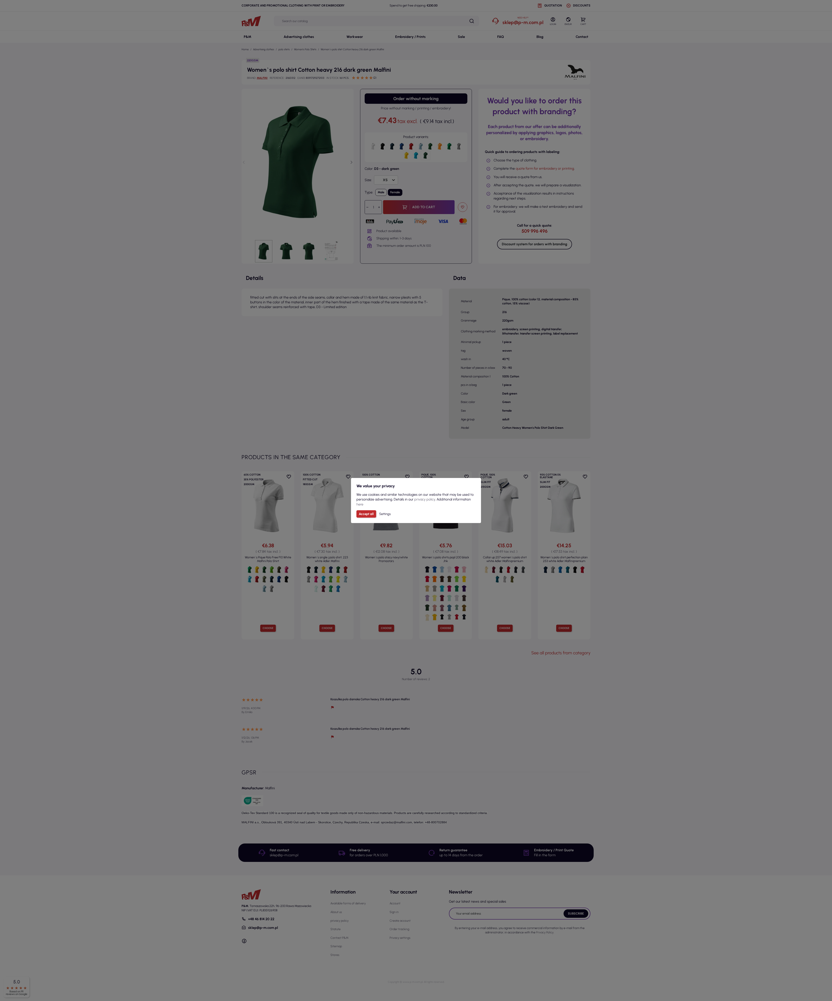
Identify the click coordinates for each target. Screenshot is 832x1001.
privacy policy (424, 499)
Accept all (366, 514)
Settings (385, 514)
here (359, 504)
